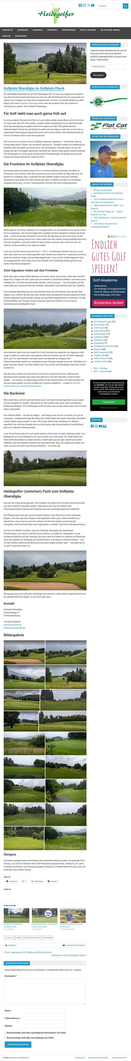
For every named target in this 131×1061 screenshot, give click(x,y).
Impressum (80, 1058)
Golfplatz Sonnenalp (28, 103)
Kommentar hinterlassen (75, 945)
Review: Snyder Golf (103, 190)
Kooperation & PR (119, 1058)
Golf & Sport (99, 328)
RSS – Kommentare (103, 371)
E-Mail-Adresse (12, 1018)
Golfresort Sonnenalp (32, 938)
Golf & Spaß (99, 325)
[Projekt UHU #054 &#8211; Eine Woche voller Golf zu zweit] (44, 915)
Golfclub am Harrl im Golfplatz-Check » (68, 955)
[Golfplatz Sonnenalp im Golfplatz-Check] (16, 915)
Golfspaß (38, 30)
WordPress (16, 1058)
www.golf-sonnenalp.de (14, 628)
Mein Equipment (101, 352)
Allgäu (18, 938)
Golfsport (52, 30)
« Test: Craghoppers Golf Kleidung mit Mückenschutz (28, 952)
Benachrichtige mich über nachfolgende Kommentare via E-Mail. (36, 1033)
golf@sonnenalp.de (12, 625)
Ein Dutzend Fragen (110, 30)
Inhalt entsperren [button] (109, 402)
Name (8, 1010)
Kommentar (11, 976)
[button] (24, 652)
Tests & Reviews (88, 30)
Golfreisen (22, 30)
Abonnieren (98, 75)
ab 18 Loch (9, 938)
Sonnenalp (48, 938)
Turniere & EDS (100, 361)
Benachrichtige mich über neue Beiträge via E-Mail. (30, 1038)
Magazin (6, 36)
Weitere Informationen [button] (109, 408)
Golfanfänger (68, 30)
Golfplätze (7, 30)
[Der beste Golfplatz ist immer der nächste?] (73, 915)
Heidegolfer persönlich (104, 346)
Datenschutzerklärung (98, 1058)
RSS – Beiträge (100, 368)
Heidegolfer (21, 36)
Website (8, 1026)
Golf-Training (100, 331)
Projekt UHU (99, 355)
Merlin (26, 1058)
